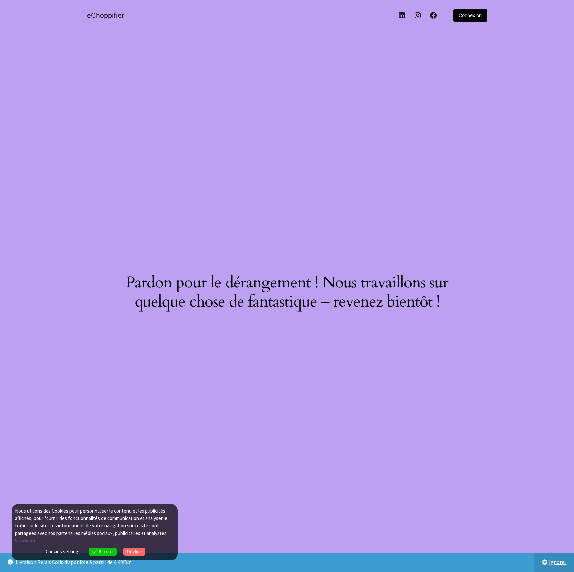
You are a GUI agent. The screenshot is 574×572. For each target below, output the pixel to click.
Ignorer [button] (557, 562)
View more (26, 540)
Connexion (470, 15)
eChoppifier (105, 15)
